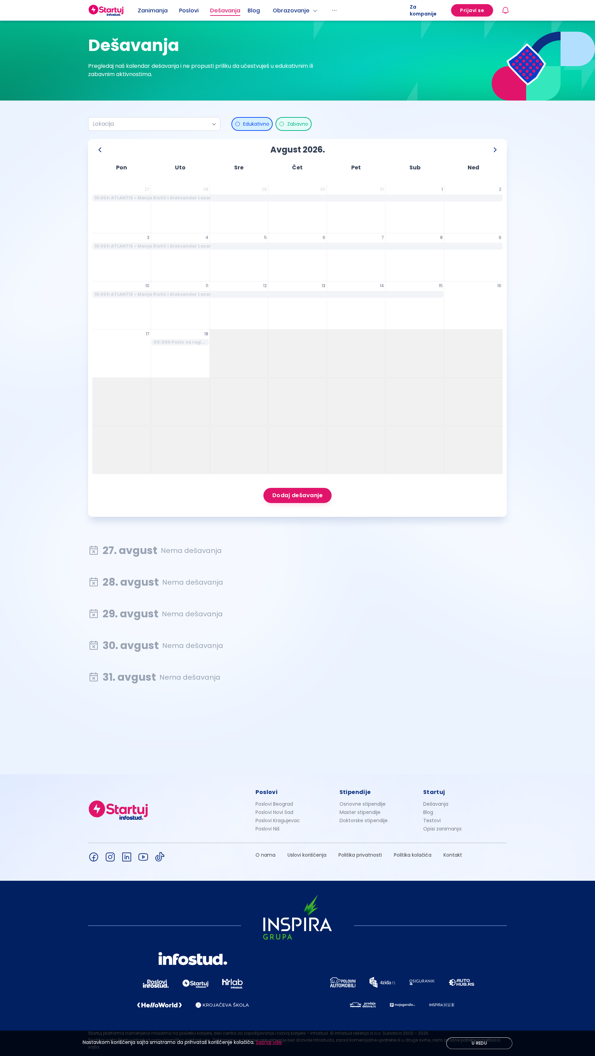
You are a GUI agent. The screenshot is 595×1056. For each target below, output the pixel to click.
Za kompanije (423, 10)
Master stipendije (360, 812)
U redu (479, 1043)
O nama (265, 854)
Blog (254, 10)
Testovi (432, 820)
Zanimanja (153, 10)
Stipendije (355, 792)
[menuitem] (158, 11)
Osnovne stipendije (363, 804)
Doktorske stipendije (364, 820)
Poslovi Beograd (274, 804)
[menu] (274, 10)
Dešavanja (435, 804)
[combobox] (151, 123)
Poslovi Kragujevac (277, 820)
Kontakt (452, 854)
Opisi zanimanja (442, 828)
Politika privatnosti (360, 854)
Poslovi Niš (267, 828)
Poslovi (189, 10)
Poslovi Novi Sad (274, 812)
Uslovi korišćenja (307, 854)
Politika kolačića (412, 854)
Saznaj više (269, 1042)
